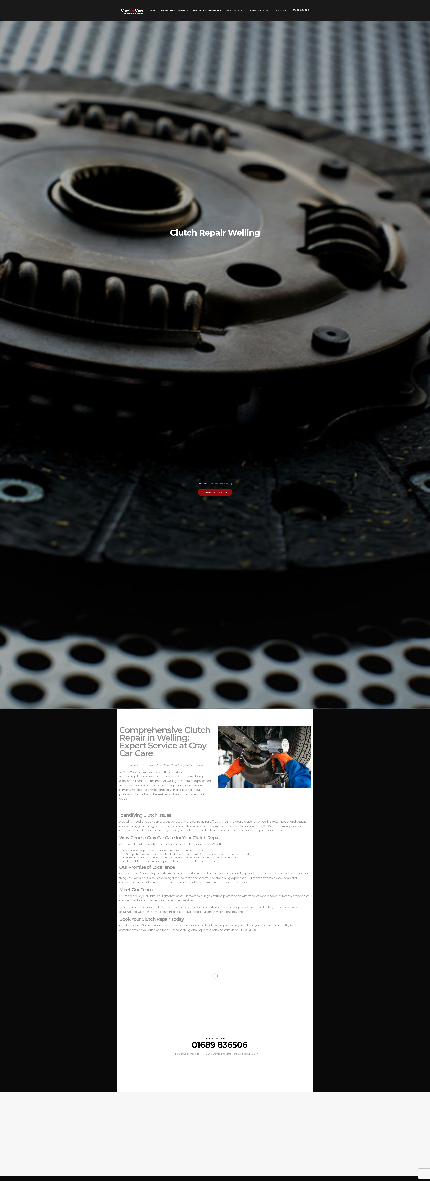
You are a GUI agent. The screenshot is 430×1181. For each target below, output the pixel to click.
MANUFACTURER (259, 10)
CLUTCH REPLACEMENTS (207, 10)
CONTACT (282, 10)
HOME (152, 10)
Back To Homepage (216, 492)
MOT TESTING (234, 10)
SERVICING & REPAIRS (173, 10)
